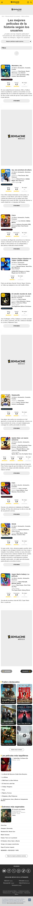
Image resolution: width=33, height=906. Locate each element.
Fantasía (14, 219)
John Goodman (21, 74)
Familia (14, 69)
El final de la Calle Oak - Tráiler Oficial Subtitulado (24, 744)
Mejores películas (25, 16)
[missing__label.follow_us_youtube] (4, 871)
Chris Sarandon (21, 301)
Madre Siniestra (5, 834)
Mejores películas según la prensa (14, 41)
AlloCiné (6, 880)
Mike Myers (19, 533)
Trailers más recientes (16, 749)
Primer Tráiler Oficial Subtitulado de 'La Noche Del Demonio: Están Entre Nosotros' (24, 723)
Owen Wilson (20, 490)
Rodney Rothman (22, 447)
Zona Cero (4, 825)
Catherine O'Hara (21, 303)
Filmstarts (22, 880)
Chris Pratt (27, 585)
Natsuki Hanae (20, 266)
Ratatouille (16, 395)
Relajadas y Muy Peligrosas (9, 796)
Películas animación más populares (12, 16)
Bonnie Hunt (21, 492)
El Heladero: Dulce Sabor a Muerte (10, 841)
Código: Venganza (7, 786)
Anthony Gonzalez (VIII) (23, 224)
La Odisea (5, 777)
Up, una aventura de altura (22, 170)
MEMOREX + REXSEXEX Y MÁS (10, 850)
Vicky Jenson (16, 531)
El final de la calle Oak (8, 783)
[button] (30, 41)
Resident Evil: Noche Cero (8, 831)
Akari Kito (29, 266)
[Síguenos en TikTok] (24, 871)
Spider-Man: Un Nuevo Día (20, 758)
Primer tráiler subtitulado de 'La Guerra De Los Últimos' (8, 723)
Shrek (14, 524)
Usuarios (16, 82)
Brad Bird (21, 400)
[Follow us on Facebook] (9, 871)
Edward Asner (20, 179)
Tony (3, 790)
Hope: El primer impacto (7, 847)
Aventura (27, 172)
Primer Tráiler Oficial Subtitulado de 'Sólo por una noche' (8, 744)
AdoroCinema (23, 883)
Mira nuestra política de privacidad (15, 903)
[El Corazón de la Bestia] (6, 815)
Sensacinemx (16, 232)
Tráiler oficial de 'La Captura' (8, 702)
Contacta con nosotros (23, 891)
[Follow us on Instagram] (19, 871)
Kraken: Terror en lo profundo (9, 837)
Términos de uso (7, 892)
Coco (14, 215)
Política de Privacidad (17, 892)
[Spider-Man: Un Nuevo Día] (6, 764)
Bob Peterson (20, 180)
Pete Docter (21, 71)
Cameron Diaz (21, 534)
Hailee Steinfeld (22, 450)
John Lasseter (22, 488)
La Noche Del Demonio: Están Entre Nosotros (14, 774)
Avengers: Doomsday (6, 828)
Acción (20, 442)
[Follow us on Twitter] (14, 871)
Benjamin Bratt (16, 226)
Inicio (3, 16)
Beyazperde (6, 883)
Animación (21, 67)
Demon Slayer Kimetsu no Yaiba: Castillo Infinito (21, 259)
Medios (8, 82)
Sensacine (15, 885)
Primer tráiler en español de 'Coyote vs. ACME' (24, 702)
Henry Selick (22, 299)
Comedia (27, 67)
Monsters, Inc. (17, 65)
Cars (13, 483)
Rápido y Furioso (7, 793)
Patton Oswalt (20, 402)
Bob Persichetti (23, 445)
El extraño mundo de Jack (21, 294)
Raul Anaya (19, 585)
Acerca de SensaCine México (10, 891)
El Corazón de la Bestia (18, 809)
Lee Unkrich (21, 73)
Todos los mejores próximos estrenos (16, 856)
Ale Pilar (14, 586)
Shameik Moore (21, 449)
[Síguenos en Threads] (28, 871)
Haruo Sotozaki (23, 264)
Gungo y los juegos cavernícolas (10, 844)
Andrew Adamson (23, 529)
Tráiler (14, 815)
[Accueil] (15, 2)
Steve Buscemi (21, 76)
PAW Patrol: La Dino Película (10, 780)
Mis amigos (24, 82)
